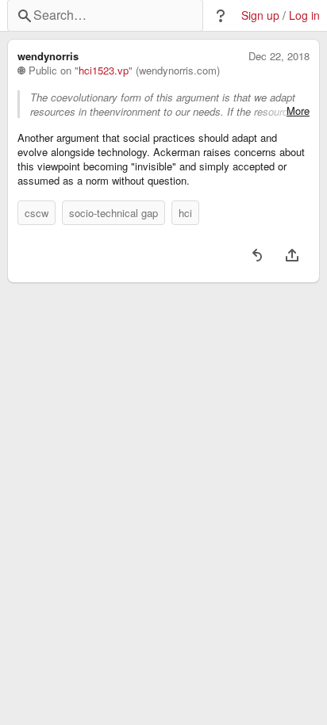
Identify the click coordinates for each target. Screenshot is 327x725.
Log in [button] (304, 15)
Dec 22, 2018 (279, 56)
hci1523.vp (104, 70)
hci (185, 213)
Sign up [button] (260, 15)
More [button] (298, 111)
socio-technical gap (113, 213)
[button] (220, 16)
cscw (36, 213)
